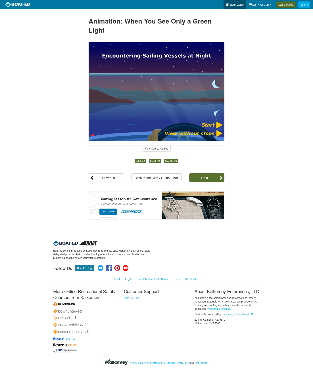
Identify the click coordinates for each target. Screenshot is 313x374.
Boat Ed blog (84, 268)
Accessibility (169, 362)
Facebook (109, 268)
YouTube (125, 268)
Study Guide (236, 4)
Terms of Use (201, 362)
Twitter (100, 268)
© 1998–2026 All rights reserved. (146, 362)
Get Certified (286, 4)
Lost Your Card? (261, 4)
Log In (304, 4)
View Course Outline (156, 148)
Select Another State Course (153, 279)
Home (177, 279)
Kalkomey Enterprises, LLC (237, 314)
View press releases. (219, 308)
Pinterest (117, 268)
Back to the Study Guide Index (157, 177)
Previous (108, 177)
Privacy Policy (183, 362)
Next (204, 177)
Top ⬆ (117, 279)
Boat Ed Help (131, 298)
